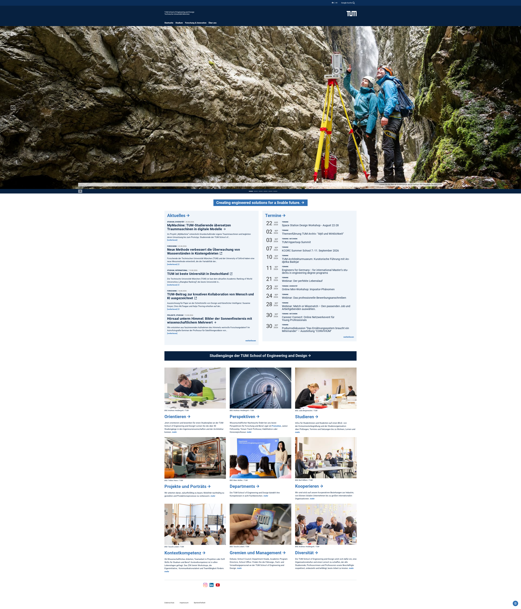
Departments (242, 486)
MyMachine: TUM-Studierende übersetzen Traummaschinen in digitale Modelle (199, 227)
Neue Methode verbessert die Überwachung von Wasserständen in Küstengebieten (203, 251)
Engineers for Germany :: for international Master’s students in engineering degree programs (315, 271)
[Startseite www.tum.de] (352, 13)
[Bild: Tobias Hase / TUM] (195, 457)
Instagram (205, 585)
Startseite (168, 23)
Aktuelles (176, 215)
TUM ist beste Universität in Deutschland (198, 274)
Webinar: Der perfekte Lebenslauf (302, 280)
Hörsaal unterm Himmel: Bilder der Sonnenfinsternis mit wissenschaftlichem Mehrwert (209, 320)
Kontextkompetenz (182, 552)
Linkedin (211, 585)
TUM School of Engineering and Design (179, 12)
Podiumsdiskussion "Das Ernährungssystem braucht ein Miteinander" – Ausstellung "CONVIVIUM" (315, 329)
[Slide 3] (261, 191)
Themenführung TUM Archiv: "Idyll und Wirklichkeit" (313, 233)
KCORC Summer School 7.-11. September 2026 (310, 250)
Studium (179, 23)
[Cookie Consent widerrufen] (515, 603)
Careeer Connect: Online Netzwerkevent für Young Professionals (308, 318)
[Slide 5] (270, 191)
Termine (273, 215)
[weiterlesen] (172, 240)
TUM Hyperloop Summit (296, 242)
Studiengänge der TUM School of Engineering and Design (258, 355)
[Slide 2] (256, 191)
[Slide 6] (275, 191)
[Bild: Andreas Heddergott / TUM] (195, 387)
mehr (174, 432)
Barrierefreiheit (199, 603)
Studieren (304, 416)
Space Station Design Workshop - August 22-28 (310, 225)
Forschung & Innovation (195, 23)
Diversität (304, 552)
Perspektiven (242, 416)
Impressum (184, 603)
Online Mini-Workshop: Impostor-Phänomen (308, 289)
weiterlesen (250, 340)
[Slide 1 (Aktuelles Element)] (251, 191)
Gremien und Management (255, 552)
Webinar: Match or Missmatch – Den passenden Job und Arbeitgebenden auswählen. (316, 307)
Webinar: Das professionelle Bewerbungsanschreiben (314, 297)
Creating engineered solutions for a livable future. (258, 202)
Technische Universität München (177, 14)
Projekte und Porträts (185, 486)
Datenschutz (169, 603)
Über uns (213, 23)
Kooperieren (307, 486)
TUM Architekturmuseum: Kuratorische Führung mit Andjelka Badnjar (315, 260)
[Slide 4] (265, 191)
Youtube (218, 585)
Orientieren (175, 416)
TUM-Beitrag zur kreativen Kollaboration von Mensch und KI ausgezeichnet (210, 296)
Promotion (276, 426)
